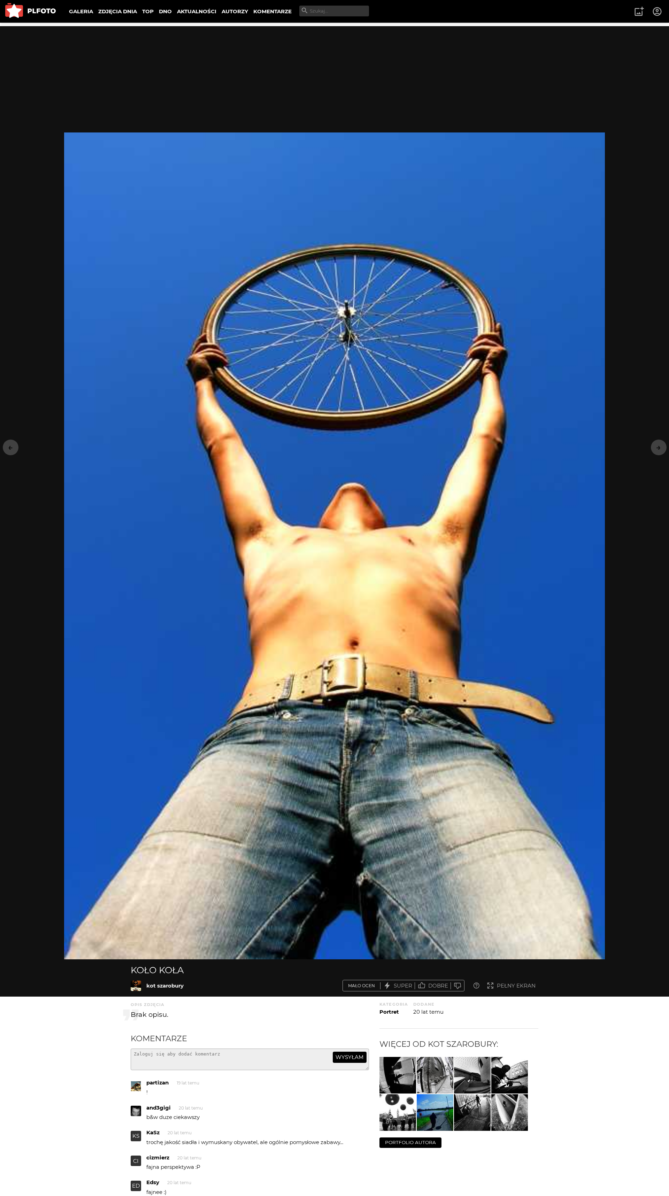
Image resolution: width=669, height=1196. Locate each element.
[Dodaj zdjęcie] (639, 11)
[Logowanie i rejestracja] (657, 11)
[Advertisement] (334, 75)
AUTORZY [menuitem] (235, 11)
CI (136, 1161)
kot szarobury (165, 985)
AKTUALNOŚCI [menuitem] (196, 11)
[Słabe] (457, 985)
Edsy (152, 1182)
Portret (389, 1011)
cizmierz (157, 1157)
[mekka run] (435, 1112)
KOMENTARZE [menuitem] (272, 11)
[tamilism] (397, 1112)
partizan (157, 1082)
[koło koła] (136, 986)
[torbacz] (509, 1112)
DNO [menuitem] (165, 11)
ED (136, 1185)
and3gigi (158, 1107)
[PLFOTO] (30, 11)
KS (135, 1136)
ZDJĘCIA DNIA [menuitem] (117, 11)
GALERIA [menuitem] (81, 11)
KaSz (153, 1132)
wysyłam (349, 1057)
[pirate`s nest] (472, 1075)
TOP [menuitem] (148, 11)
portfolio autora (410, 1142)
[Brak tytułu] (397, 1075)
